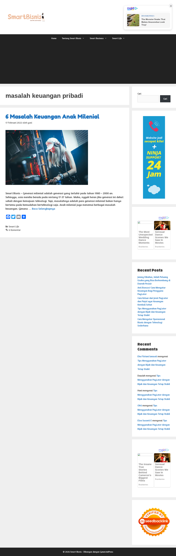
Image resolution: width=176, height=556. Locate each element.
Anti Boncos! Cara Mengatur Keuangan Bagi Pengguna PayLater (152, 291)
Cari (139, 93)
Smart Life (117, 38)
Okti (140, 405)
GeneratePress (106, 551)
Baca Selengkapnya (43, 208)
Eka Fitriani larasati (147, 356)
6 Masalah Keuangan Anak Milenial (52, 116)
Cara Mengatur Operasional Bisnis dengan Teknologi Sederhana (151, 322)
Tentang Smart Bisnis (71, 38)
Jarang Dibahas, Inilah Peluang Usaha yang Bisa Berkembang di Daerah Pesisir (154, 280)
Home (53, 38)
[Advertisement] (88, 63)
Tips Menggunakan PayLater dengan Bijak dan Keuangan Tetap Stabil (152, 312)
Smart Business (97, 38)
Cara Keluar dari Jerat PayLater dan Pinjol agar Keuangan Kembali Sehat (153, 301)
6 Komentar (15, 229)
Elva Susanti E (145, 420)
